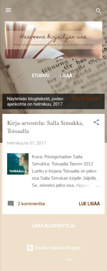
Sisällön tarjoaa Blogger (57, 247)
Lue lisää (89, 203)
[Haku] (98, 12)
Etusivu (40, 75)
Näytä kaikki (86, 98)
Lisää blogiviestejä (53, 225)
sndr (69, 259)
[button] (96, 123)
